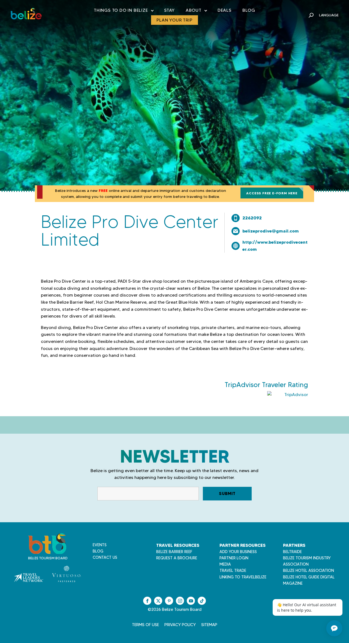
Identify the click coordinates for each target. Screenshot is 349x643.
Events (100, 544)
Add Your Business (238, 551)
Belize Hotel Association (308, 570)
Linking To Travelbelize (242, 577)
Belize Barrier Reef (174, 551)
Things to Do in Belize (123, 11)
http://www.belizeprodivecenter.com (275, 245)
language (329, 15)
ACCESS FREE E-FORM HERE (271, 193)
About (196, 11)
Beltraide (292, 551)
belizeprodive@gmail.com (270, 231)
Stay (169, 10)
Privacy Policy (180, 624)
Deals (224, 10)
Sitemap (209, 624)
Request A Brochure (176, 558)
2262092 (252, 218)
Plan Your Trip (174, 20)
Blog (248, 10)
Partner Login (233, 558)
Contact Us (105, 557)
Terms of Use (145, 624)
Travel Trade (232, 570)
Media (225, 564)
